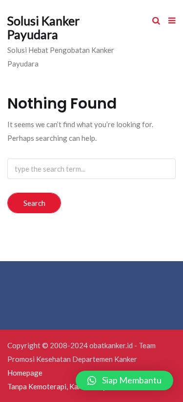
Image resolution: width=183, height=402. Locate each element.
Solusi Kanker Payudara (43, 27)
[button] (124, 380)
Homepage (24, 372)
